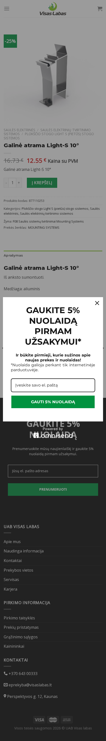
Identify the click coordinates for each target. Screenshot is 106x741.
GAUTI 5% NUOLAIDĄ (53, 402)
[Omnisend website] (53, 432)
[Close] (97, 303)
